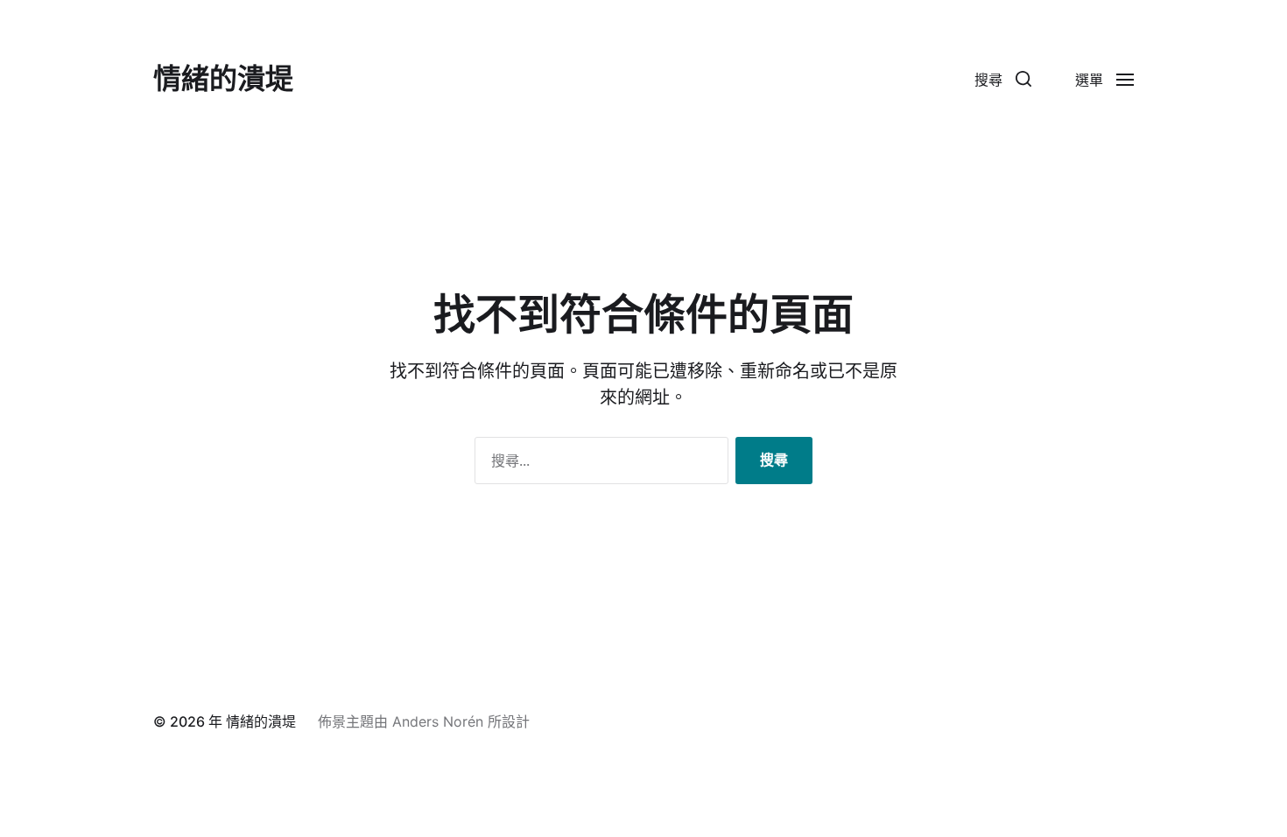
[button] (1003, 78)
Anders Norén (437, 721)
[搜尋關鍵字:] (598, 464)
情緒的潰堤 (223, 79)
